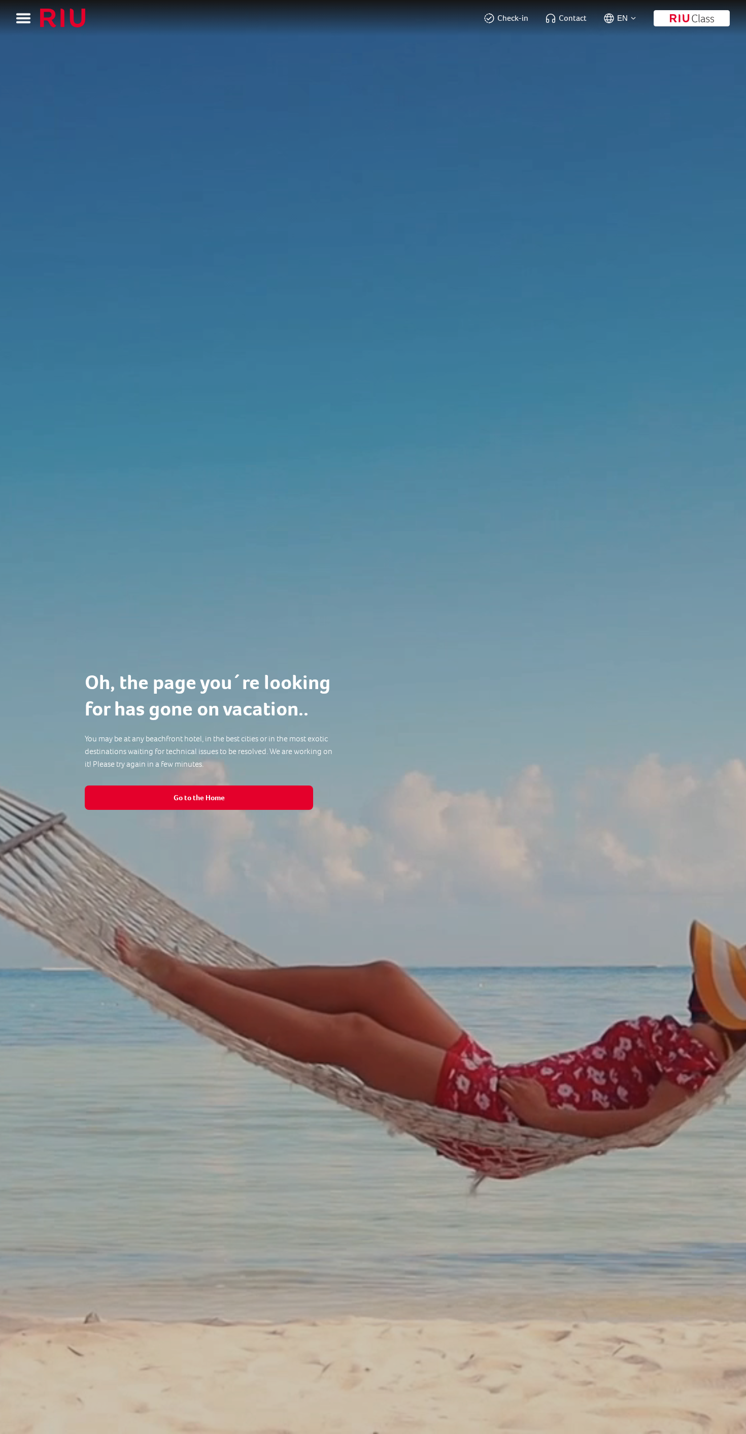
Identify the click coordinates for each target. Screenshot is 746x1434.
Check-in (512, 18)
